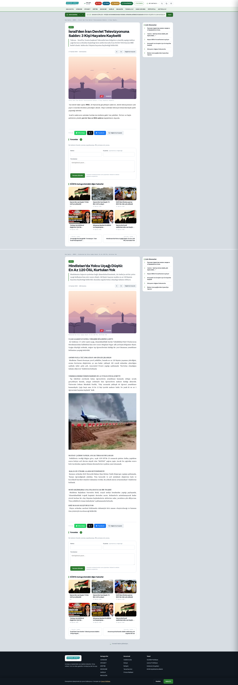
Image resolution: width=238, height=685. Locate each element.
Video (107, 3)
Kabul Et (168, 681)
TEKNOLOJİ (129, 9)
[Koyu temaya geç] (166, 3)
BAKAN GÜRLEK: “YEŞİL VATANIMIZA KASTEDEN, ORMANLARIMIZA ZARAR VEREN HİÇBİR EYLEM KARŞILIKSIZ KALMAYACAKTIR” (126, 15)
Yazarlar (116, 3)
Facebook (101, 133)
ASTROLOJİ (162, 9)
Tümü (169, 14)
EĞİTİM (95, 9)
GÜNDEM (79, 9)
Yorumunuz (73, 159)
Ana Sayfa (68, 20)
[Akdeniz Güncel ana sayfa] (72, 3)
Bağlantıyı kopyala (130, 51)
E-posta (112, 150)
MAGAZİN (119, 9)
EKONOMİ (103, 9)
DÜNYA (74, 20)
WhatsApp (81, 133)
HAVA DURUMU (140, 9)
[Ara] (162, 3)
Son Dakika (139, 3)
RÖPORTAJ (152, 9)
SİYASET (87, 9)
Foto (99, 3)
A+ (121, 51)
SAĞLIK (111, 9)
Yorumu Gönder (77, 175)
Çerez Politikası (105, 681)
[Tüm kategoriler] (171, 3)
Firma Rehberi (127, 3)
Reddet (158, 681)
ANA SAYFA (70, 9)
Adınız (72, 150)
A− (117, 51)
